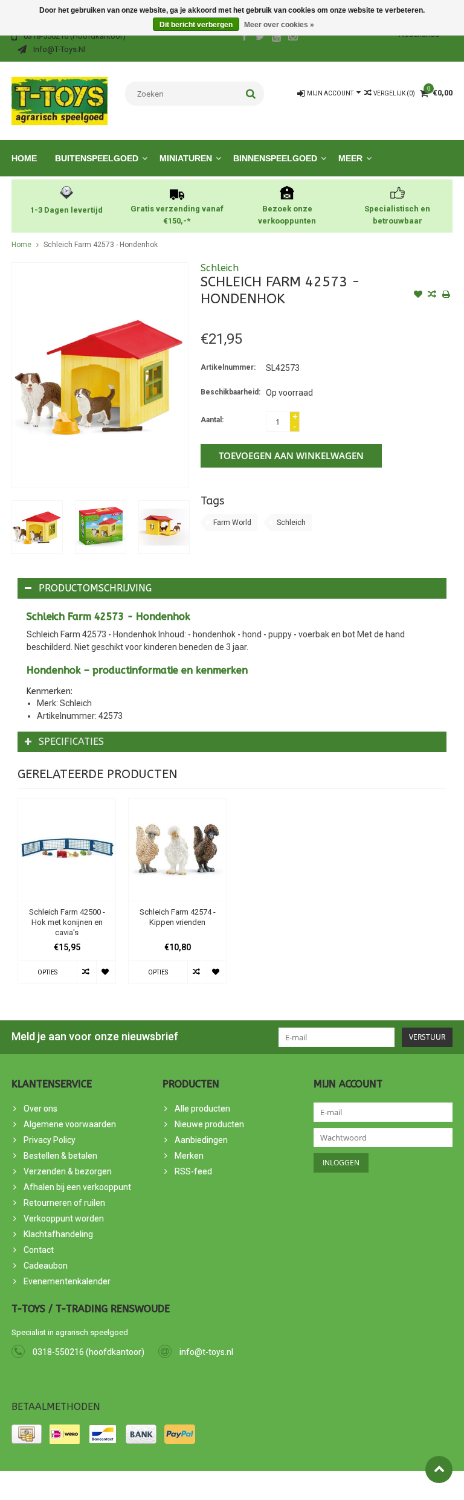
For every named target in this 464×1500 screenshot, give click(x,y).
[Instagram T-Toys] (293, 37)
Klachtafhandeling (58, 1234)
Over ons (40, 1108)
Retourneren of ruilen (64, 1203)
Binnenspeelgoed (275, 158)
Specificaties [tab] (71, 741)
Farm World (232, 522)
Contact (39, 1250)
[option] (37, 527)
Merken (189, 1155)
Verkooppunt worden (64, 1218)
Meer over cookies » (279, 25)
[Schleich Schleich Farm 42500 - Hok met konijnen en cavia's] (66, 850)
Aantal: (212, 420)
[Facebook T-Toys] (244, 37)
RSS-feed (193, 1171)
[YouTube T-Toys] (276, 37)
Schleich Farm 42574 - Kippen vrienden (178, 917)
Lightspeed (228, 1485)
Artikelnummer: (228, 367)
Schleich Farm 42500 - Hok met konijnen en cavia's (67, 922)
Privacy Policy (50, 1140)
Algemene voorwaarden (70, 1124)
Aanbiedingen (201, 1140)
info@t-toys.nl (206, 1352)
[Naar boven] (439, 1469)
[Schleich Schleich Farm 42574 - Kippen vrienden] (177, 850)
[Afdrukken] (445, 295)
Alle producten (202, 1108)
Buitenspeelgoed (96, 158)
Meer (350, 158)
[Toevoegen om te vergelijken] (432, 295)
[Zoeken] (251, 94)
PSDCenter (146, 1485)
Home (24, 158)
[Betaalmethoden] (26, 1434)
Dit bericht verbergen (196, 25)
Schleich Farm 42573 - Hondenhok (101, 244)
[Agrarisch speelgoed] (59, 100)
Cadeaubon (46, 1265)
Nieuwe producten (209, 1124)
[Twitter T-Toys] (260, 37)
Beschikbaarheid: (230, 392)
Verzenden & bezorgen (68, 1171)
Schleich (220, 268)
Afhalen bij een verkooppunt (77, 1187)
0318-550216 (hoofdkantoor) (88, 1352)
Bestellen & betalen (60, 1155)
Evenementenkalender (67, 1281)
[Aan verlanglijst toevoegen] (418, 295)
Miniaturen (186, 158)
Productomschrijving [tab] (95, 588)
